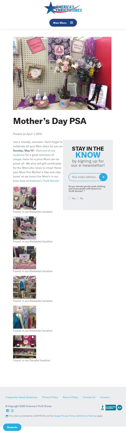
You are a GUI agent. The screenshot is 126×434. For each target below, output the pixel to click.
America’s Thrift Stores (43, 181)
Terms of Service (88, 416)
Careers (104, 397)
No (81, 198)
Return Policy (70, 397)
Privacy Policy (50, 397)
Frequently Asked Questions (21, 397)
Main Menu (60, 22)
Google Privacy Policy (64, 416)
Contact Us (89, 397)
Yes (74, 198)
